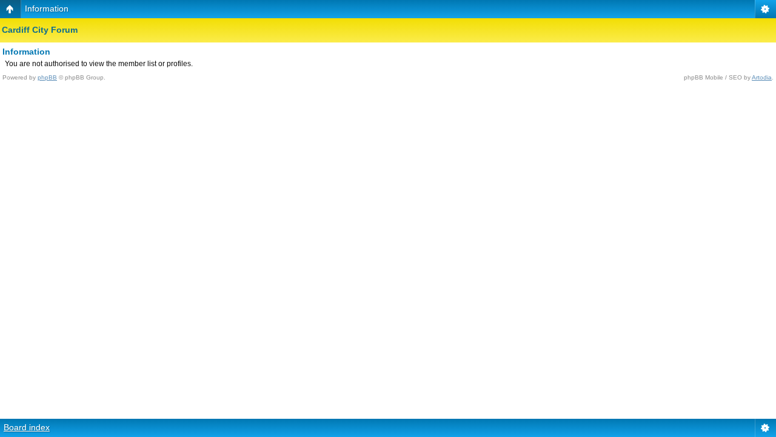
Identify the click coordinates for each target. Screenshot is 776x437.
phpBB (47, 77)
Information (47, 8)
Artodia (762, 77)
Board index (27, 427)
